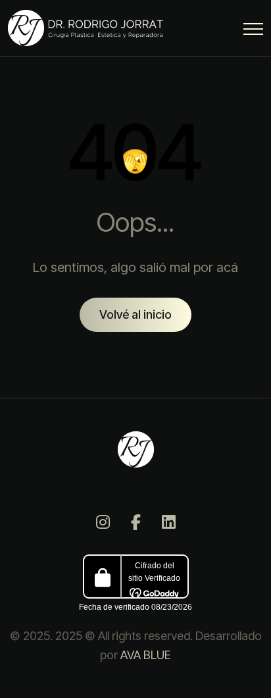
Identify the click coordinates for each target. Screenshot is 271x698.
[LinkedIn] (168, 522)
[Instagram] (102, 522)
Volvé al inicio (135, 314)
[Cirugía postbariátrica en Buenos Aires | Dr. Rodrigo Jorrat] (89, 28)
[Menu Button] (253, 31)
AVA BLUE (145, 655)
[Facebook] (135, 522)
